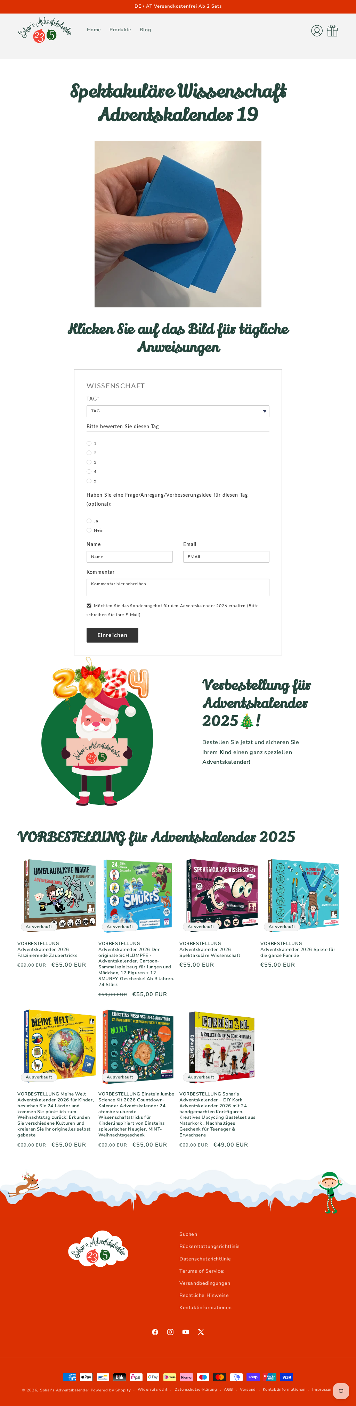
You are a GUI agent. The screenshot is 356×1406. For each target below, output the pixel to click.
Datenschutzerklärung (196, 1389)
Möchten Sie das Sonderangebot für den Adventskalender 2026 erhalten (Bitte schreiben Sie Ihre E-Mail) (173, 610)
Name (94, 544)
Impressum (323, 1389)
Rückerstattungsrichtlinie (209, 1246)
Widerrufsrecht (153, 1389)
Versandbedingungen (204, 1283)
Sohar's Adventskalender (64, 1390)
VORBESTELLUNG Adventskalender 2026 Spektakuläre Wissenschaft (210, 950)
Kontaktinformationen (205, 1307)
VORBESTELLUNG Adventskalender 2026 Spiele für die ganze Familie (297, 950)
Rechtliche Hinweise (204, 1295)
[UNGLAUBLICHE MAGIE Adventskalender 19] (178, 305)
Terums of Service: (202, 1271)
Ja (96, 521)
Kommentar (101, 572)
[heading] (178, 386)
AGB (228, 1389)
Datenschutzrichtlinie (205, 1259)
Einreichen (112, 635)
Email (189, 544)
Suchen (188, 1234)
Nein (99, 530)
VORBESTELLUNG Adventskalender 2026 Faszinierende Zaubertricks (47, 950)
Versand (248, 1389)
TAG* (93, 399)
